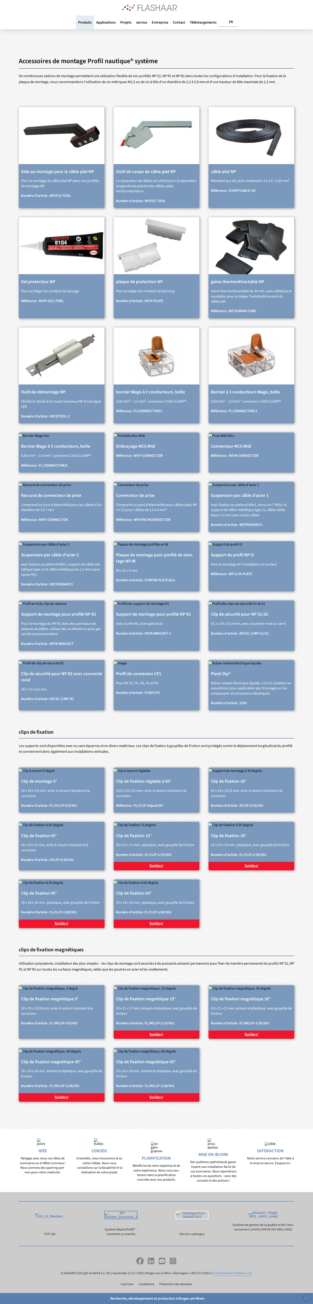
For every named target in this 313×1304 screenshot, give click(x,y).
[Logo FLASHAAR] (149, 8)
